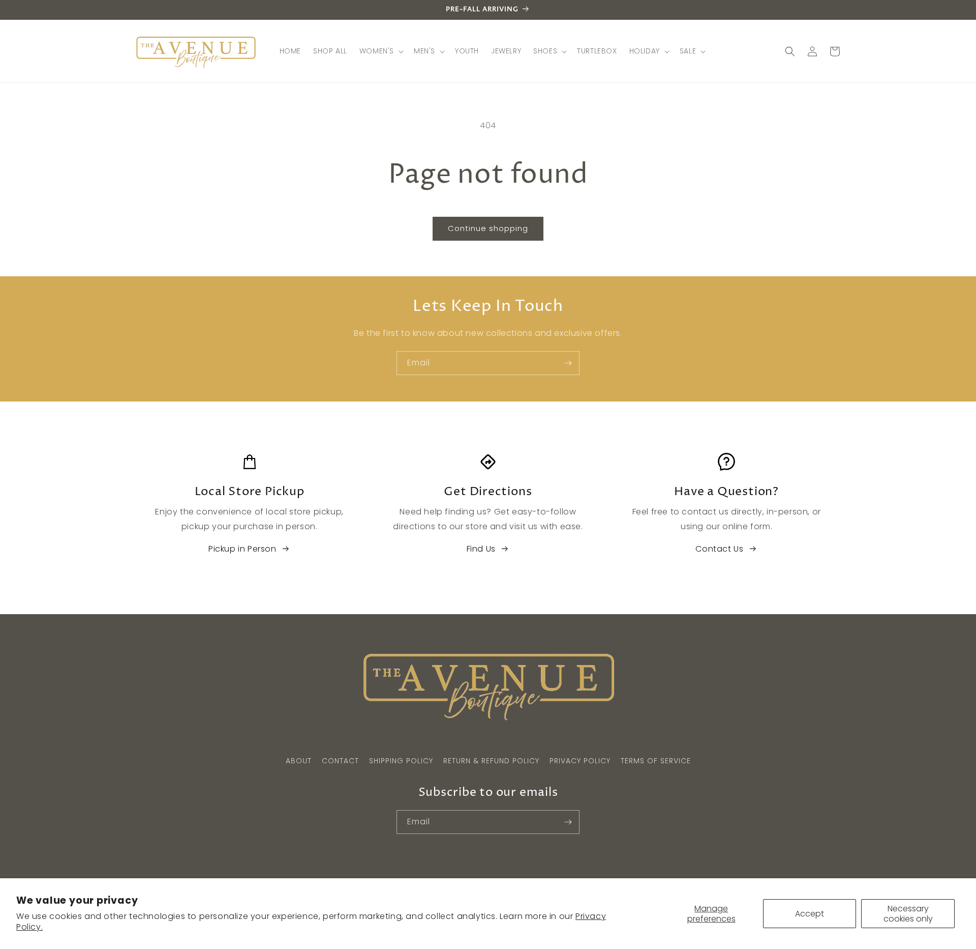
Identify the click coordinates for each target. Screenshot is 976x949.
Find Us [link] (481, 549)
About (299, 761)
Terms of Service (656, 761)
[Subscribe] (568, 363)
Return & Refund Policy (491, 761)
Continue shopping (488, 228)
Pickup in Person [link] (242, 549)
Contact (340, 761)
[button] (380, 51)
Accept (809, 913)
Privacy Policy (580, 761)
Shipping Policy (401, 761)
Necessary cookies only (908, 913)
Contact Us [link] (719, 549)
